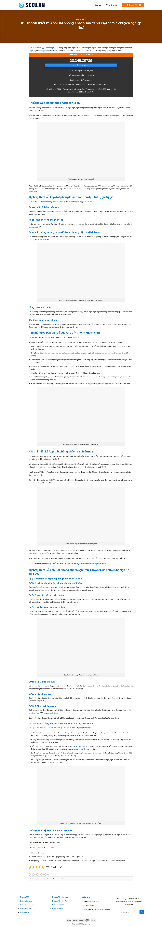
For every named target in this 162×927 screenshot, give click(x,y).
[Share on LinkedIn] (47, 874)
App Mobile (81, 19)
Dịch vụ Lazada (57, 909)
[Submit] (142, 912)
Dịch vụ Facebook (26, 905)
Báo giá (98, 5)
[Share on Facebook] (31, 874)
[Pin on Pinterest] (43, 874)
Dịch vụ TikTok (25, 909)
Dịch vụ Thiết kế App (60, 897)
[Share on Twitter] (35, 874)
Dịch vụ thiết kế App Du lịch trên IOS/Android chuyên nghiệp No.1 (75, 563)
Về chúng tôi (111, 5)
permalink (68, 879)
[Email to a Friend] (39, 874)
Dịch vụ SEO (24, 897)
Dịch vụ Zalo (24, 912)
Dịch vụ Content (26, 901)
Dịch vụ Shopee (58, 905)
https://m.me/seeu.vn (102, 909)
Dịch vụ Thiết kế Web (60, 901)
